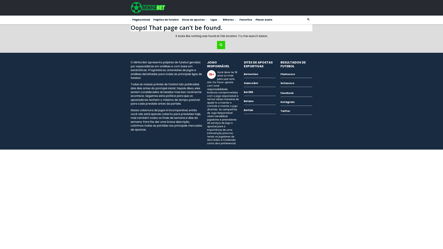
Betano (249, 101)
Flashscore (288, 74)
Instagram (288, 102)
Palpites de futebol (166, 19)
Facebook (287, 93)
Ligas (213, 19)
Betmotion (251, 74)
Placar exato (264, 19)
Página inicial (141, 19)
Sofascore (287, 83)
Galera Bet (251, 83)
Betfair (248, 110)
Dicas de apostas (193, 19)
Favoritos (245, 19)
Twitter (285, 111)
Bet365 (248, 92)
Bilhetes (228, 19)
